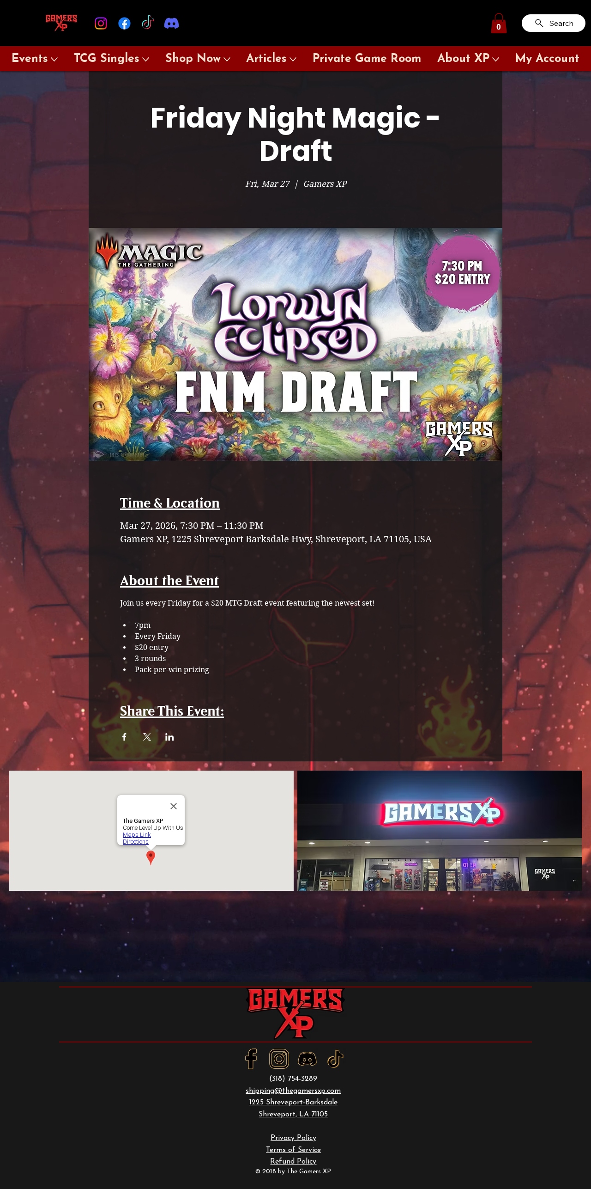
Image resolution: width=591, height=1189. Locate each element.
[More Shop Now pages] (226, 59)
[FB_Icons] (251, 1058)
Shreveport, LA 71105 (293, 1114)
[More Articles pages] (292, 59)
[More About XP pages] (495, 59)
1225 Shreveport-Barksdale (293, 1102)
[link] (498, 23)
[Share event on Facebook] (124, 737)
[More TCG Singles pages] (145, 59)
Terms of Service (293, 1150)
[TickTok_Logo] (335, 1058)
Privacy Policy (293, 1138)
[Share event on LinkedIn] (169, 737)
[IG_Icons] (279, 1058)
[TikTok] (148, 23)
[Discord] (171, 23)
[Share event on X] (147, 737)
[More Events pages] (54, 59)
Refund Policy (293, 1161)
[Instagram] (101, 23)
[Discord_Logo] (307, 1058)
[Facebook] (124, 23)
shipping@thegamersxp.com (293, 1091)
